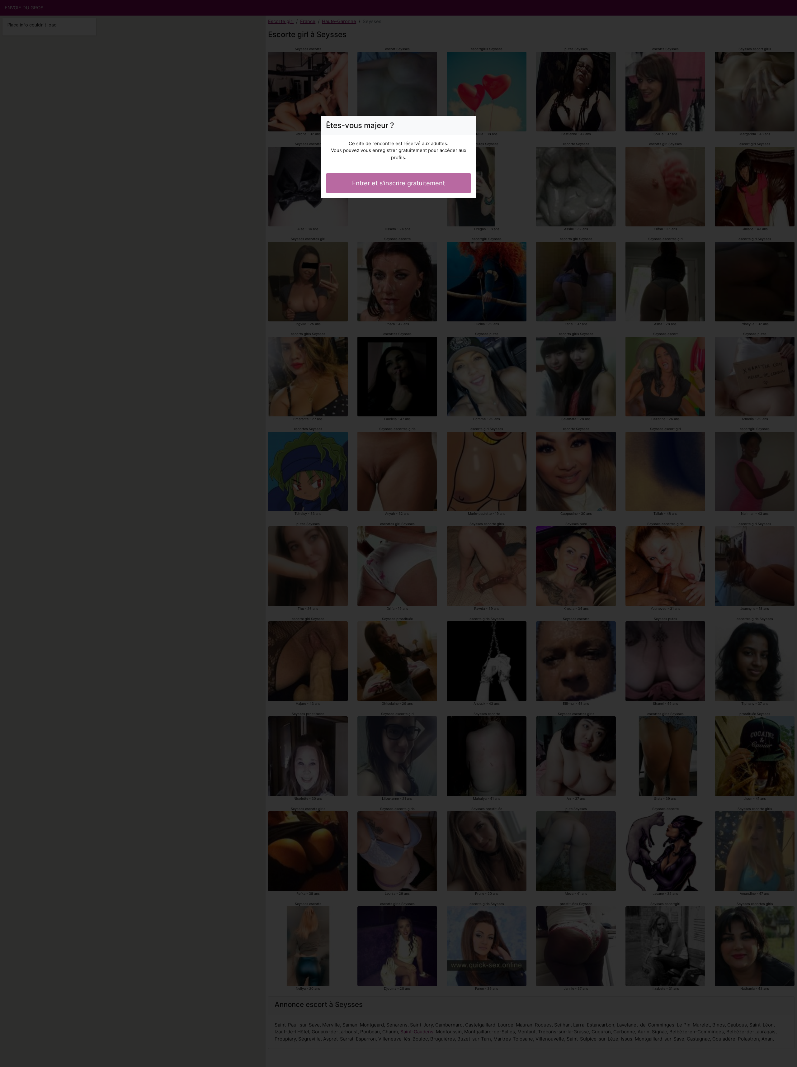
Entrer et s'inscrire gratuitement (398, 183)
